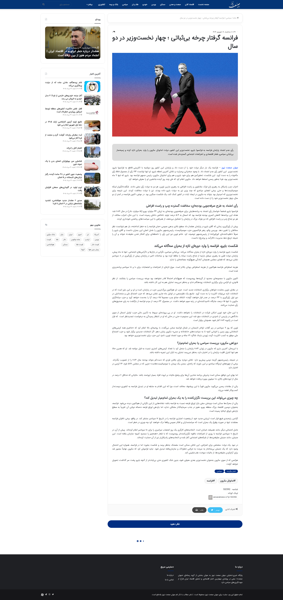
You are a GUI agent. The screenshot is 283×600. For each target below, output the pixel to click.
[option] (72, 43)
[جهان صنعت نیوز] (234, 4)
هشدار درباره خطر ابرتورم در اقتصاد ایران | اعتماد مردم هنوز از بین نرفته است (73, 53)
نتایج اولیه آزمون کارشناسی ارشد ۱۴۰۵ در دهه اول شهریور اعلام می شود (63, 123)
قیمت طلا (79, 244)
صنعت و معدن (175, 4)
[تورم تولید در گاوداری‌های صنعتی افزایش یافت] (92, 191)
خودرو (145, 4)
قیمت (49, 239)
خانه (235, 18)
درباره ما (170, 575)
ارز (88, 234)
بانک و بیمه (113, 4)
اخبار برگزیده (231, 471)
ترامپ (87, 239)
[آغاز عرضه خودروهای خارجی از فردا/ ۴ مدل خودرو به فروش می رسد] (92, 99)
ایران (70, 234)
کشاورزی (101, 4)
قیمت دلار (95, 244)
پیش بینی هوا (94, 249)
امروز (80, 234)
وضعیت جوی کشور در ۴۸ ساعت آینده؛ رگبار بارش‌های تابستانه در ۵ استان (63, 176)
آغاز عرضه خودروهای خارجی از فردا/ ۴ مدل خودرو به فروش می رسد (63, 97)
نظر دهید (175, 524)
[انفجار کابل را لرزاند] (92, 152)
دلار (64, 239)
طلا (57, 239)
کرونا (82, 249)
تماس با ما (169, 579)
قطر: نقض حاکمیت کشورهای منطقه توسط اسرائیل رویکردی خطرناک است (63, 110)
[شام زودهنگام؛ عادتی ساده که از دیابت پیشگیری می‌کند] (92, 86)
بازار (62, 234)
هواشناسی (50, 244)
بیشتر (90, 4)
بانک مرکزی (51, 234)
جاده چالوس (75, 239)
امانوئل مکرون (227, 481)
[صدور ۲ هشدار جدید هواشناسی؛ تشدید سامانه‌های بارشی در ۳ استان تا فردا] (92, 204)
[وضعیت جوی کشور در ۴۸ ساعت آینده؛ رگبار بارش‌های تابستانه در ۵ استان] (92, 178)
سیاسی (125, 4)
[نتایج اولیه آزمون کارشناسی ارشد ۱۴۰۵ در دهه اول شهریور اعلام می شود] (92, 125)
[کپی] (210, 497)
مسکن (162, 4)
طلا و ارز (135, 4)
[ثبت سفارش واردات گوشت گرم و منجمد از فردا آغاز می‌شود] (92, 138)
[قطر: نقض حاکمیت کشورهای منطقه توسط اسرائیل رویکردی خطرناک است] (92, 112)
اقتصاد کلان (189, 4)
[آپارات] (42, 594)
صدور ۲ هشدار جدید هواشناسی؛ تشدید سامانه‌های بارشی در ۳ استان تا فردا (63, 202)
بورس (153, 4)
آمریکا (96, 234)
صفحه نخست (203, 4)
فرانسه (210, 481)
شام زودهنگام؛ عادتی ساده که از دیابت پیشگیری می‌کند (63, 84)
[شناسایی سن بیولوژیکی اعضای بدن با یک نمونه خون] (92, 165)
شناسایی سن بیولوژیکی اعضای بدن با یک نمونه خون (63, 162)
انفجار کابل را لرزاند (74, 148)
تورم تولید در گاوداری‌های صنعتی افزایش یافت (63, 189)
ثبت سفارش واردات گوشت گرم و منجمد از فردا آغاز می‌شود (63, 136)
